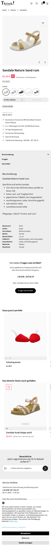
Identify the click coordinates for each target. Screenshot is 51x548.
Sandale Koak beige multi (19, 432)
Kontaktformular (21, 499)
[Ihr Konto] (42, 3)
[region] (25, 41)
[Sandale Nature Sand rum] (25, 41)
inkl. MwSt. (6, 81)
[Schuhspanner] (25, 335)
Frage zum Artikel (25, 290)
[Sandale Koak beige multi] (25, 406)
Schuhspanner (13, 362)
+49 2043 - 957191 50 (25, 276)
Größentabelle (7, 106)
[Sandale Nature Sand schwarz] (21, 92)
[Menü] (31, 3)
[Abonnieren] (45, 468)
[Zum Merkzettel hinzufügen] (43, 23)
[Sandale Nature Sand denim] (13, 92)
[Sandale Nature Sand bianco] (28, 92)
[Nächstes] (44, 62)
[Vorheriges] (39, 62)
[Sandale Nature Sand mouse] (36, 92)
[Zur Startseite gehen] (7, 3)
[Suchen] (36, 3)
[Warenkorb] (47, 3)
